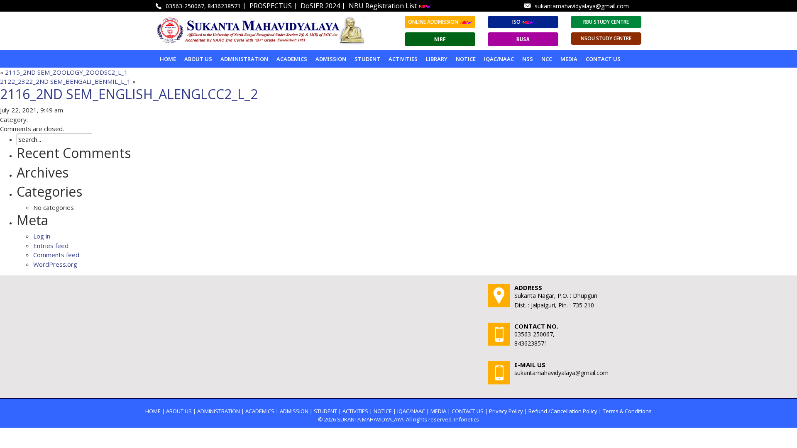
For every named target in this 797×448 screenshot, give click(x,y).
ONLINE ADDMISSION (434, 21)
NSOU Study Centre (606, 38)
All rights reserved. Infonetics (442, 419)
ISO (517, 21)
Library (436, 59)
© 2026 (327, 419)
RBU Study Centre (606, 21)
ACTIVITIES (403, 59)
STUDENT (367, 59)
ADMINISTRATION (244, 59)
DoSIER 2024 (320, 5)
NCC (546, 59)
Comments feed (56, 255)
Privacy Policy (506, 411)
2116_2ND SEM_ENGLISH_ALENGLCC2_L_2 (129, 94)
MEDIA (568, 59)
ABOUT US (198, 59)
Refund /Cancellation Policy (562, 411)
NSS (527, 59)
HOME (153, 411)
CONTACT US (468, 411)
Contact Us (603, 59)
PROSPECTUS (270, 5)
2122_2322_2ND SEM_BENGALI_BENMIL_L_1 (65, 81)
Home (168, 59)
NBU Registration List (383, 5)
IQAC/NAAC (499, 59)
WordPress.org (55, 264)
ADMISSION (330, 59)
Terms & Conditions (627, 411)
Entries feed (50, 245)
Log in (41, 236)
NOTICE (466, 59)
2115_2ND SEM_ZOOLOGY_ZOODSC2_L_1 (66, 72)
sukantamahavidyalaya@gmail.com (582, 6)
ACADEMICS (291, 59)
